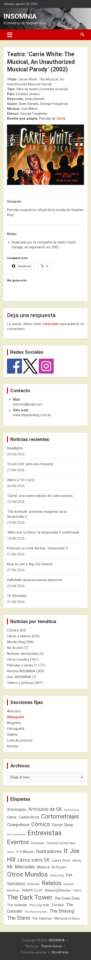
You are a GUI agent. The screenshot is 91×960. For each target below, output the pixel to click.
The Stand (18, 918)
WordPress (59, 952)
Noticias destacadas (22, 654)
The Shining (61, 911)
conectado (50, 324)
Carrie (12, 817)
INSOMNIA (20, 16)
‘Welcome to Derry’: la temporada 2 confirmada (43, 532)
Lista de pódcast (20, 740)
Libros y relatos (19, 636)
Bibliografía (15, 717)
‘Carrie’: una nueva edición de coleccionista (40, 496)
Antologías (16, 809)
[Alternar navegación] (10, 34)
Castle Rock (29, 817)
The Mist (57, 905)
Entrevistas (45, 833)
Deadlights (15, 448)
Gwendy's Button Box (61, 843)
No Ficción (59, 867)
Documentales (16, 834)
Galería (12, 734)
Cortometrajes (60, 816)
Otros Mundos (27, 874)
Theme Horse (51, 946)
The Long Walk (39, 905)
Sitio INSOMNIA (19, 677)
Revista (12, 746)
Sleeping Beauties (58, 890)
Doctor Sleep (62, 825)
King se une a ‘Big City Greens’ (30, 564)
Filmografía (15, 729)
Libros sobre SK (34, 860)
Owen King (57, 875)
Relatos (51, 883)
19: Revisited (16, 596)
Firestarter (38, 843)
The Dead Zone (67, 898)
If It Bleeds (25, 852)
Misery (77, 860)
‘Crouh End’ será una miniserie (30, 464)
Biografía (14, 723)
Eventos (18, 842)
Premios (33, 884)
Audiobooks (71, 809)
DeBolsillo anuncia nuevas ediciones (34, 580)
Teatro (77, 890)
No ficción (15, 648)
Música (43, 867)
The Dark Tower (29, 897)
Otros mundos (18, 659)
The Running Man (36, 911)
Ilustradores (49, 851)
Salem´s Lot (32, 890)
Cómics (13, 630)
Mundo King (16, 642)
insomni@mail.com (27, 404)
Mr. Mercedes (21, 867)
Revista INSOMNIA (21, 671)
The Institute (17, 905)
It (66, 851)
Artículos (14, 711)
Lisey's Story (61, 860)
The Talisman (42, 918)
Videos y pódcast (20, 683)
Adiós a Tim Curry (21, 480)
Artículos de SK (45, 809)
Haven (10, 852)
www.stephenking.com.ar (32, 415)
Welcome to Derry (67, 918)
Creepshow (18, 824)
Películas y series (20, 665)
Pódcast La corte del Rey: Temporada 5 (37, 548)
